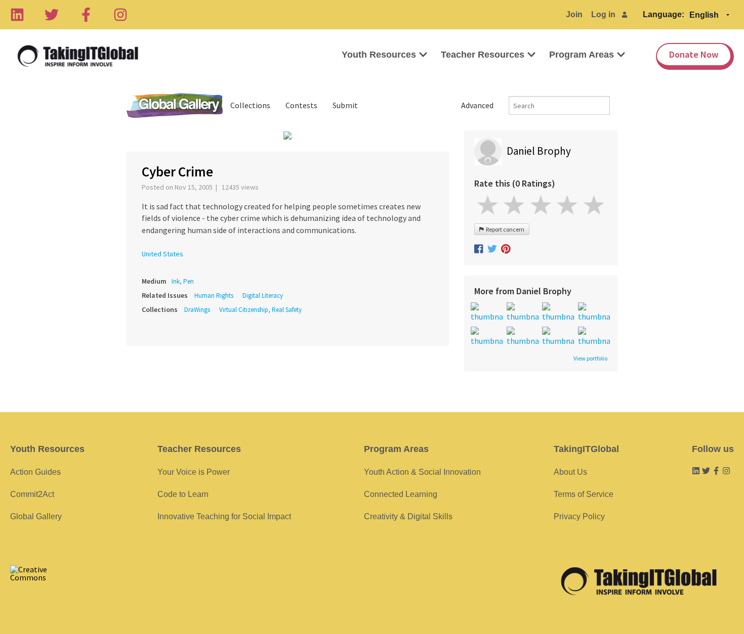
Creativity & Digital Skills (408, 516)
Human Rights (213, 295)
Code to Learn (183, 494)
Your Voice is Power (193, 472)
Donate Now (693, 54)
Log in (603, 14)
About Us (570, 472)
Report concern (504, 229)
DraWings (197, 309)
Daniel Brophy (539, 151)
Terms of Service (583, 494)
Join (574, 14)
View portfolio (590, 358)
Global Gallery (175, 105)
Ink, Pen (183, 281)
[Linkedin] (17, 15)
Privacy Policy (579, 516)
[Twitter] (52, 15)
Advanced (477, 105)
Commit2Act (32, 494)
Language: (663, 14)
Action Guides (35, 472)
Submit (345, 105)
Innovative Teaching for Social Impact (224, 516)
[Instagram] (120, 15)
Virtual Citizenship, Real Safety (260, 309)
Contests (301, 105)
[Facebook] (86, 15)
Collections (250, 105)
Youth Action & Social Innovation (422, 472)
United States (162, 253)
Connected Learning (400, 494)
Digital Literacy (262, 295)
